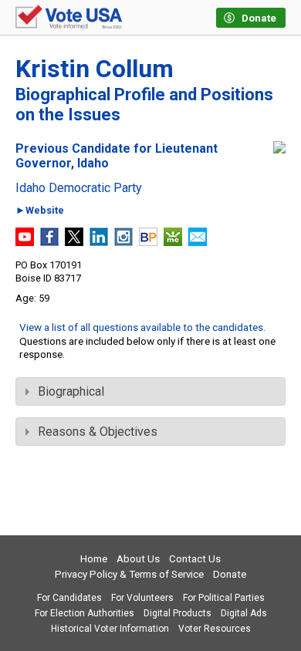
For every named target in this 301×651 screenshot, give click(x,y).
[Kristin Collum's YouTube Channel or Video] (24, 241)
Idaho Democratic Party (78, 188)
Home (93, 559)
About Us (138, 559)
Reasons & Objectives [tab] (97, 431)
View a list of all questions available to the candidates (141, 327)
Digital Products (177, 613)
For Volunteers (142, 597)
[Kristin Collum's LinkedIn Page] (99, 241)
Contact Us (195, 559)
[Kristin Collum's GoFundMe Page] (173, 241)
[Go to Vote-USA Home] (68, 18)
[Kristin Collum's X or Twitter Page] (74, 241)
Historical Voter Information (110, 628)
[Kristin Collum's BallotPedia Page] (148, 241)
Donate (229, 574)
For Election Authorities (84, 613)
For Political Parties (224, 597)
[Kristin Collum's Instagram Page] (123, 241)
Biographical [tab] (71, 391)
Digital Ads (244, 613)
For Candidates (69, 597)
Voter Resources (214, 628)
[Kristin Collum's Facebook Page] (49, 241)
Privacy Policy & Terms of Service (129, 574)
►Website (39, 211)
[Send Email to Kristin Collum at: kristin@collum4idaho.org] (197, 241)
